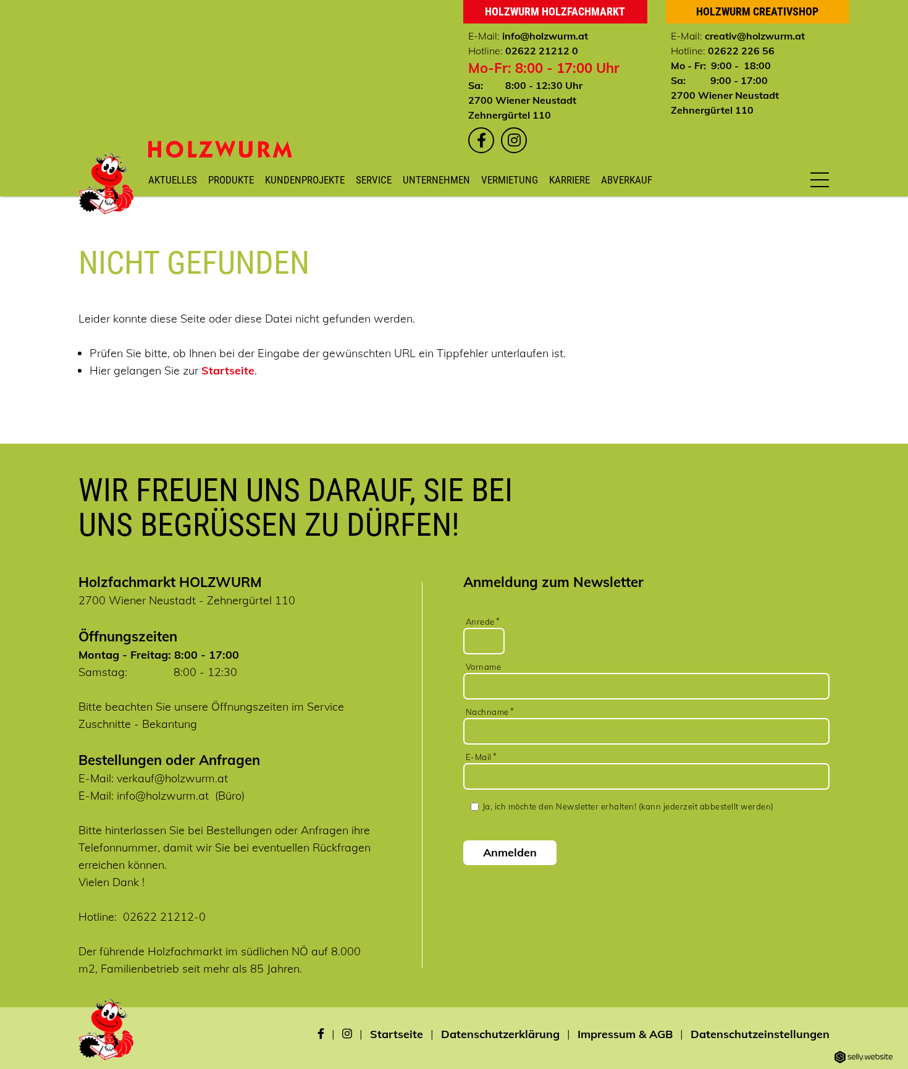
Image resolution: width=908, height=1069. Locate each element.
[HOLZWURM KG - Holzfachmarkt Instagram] (514, 140)
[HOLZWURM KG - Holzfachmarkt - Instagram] (347, 1034)
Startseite (227, 370)
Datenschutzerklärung (500, 1034)
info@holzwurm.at (163, 795)
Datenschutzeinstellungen (760, 1034)
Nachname (487, 712)
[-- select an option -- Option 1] (648, 596)
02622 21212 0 (541, 50)
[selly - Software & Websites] (863, 1058)
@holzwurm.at (554, 36)
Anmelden (510, 852)
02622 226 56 (741, 50)
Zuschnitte (104, 724)
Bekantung (169, 724)
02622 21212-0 (164, 917)
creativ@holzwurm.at (755, 36)
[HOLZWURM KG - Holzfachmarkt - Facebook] (320, 1034)
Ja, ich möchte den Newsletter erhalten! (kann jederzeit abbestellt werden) (628, 806)
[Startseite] (220, 149)
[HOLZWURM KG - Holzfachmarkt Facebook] (481, 140)
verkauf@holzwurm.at (172, 778)
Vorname (484, 667)
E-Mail (479, 757)
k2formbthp (648, 605)
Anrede (480, 622)
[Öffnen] (819, 179)
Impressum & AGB (625, 1034)
